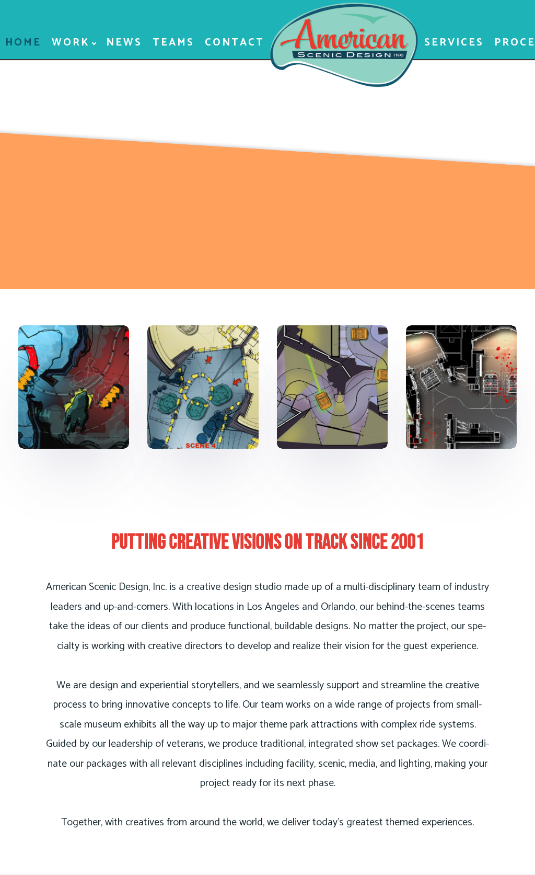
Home (23, 42)
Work (71, 42)
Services (454, 42)
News (124, 42)
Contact (234, 42)
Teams (173, 42)
